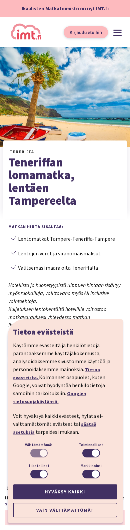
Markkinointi (91, 465)
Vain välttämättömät (65, 510)
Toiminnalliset (91, 444)
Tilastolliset (38, 465)
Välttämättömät (39, 444)
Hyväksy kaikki (65, 492)
